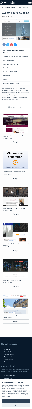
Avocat (19, 7)
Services (13, 7)
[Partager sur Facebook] (4, 45)
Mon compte (7, 362)
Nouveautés (7, 349)
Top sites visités (8, 357)
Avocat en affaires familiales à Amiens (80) (14, 208)
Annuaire (7, 7)
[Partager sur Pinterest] (11, 45)
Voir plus (16, 142)
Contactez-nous (8, 378)
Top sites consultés (9, 354)
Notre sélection (8, 352)
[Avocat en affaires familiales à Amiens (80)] (15, 196)
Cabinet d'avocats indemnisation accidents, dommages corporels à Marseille (14, 172)
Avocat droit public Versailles (10, 316)
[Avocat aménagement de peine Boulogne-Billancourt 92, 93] (15, 123)
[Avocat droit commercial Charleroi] (15, 268)
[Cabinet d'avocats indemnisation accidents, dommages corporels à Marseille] (15, 160)
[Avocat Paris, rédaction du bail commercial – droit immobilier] (15, 232)
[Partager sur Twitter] (8, 45)
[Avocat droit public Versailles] (15, 304)
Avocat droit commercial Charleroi (12, 280)
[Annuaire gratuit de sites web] (8, 2)
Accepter (16, 401)
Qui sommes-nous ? (9, 375)
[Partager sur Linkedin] (15, 45)
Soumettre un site (8, 359)
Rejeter (16, 405)
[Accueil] (2, 7)
